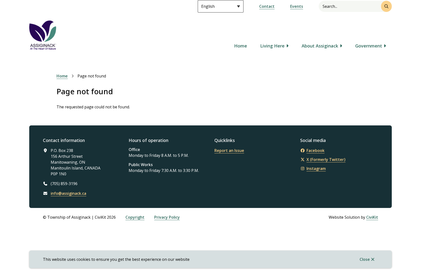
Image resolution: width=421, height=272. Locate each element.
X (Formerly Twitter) (325, 159)
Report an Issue (229, 150)
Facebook (315, 150)
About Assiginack (320, 46)
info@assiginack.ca (68, 193)
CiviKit (372, 217)
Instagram (316, 168)
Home (240, 46)
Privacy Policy (167, 217)
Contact (267, 6)
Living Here (272, 46)
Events (296, 6)
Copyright (134, 217)
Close (365, 259)
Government (368, 46)
